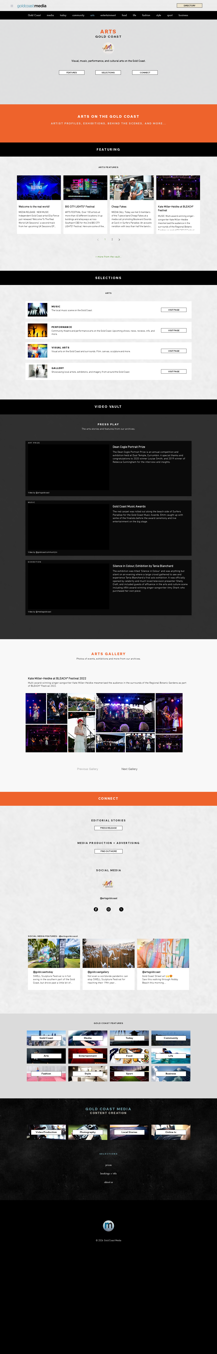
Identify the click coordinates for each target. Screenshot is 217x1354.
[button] (11, 5)
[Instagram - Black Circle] (108, 909)
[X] (121, 909)
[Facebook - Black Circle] (96, 909)
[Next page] (119, 240)
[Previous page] (98, 240)
